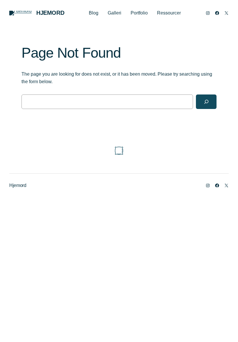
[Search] (206, 101)
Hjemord (50, 13)
